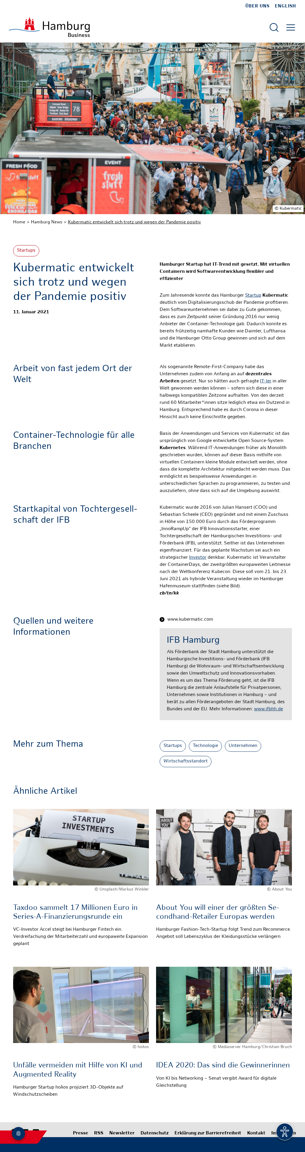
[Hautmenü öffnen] (290, 27)
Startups (26, 250)
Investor (197, 557)
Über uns (257, 6)
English (285, 6)
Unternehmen (243, 746)
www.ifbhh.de (268, 709)
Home (19, 222)
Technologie (205, 746)
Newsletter (122, 1133)
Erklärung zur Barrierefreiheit (208, 1133)
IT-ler (265, 381)
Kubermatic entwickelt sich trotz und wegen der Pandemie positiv (134, 222)
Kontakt (256, 1133)
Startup (253, 295)
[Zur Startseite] (49, 27)
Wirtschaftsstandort (186, 761)
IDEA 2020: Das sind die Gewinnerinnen (223, 1065)
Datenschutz (155, 1133)
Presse (80, 1133)
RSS (98, 1133)
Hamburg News (46, 222)
